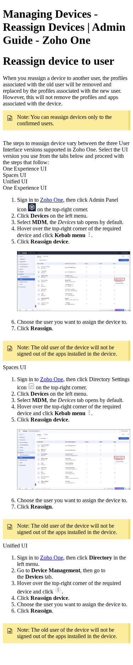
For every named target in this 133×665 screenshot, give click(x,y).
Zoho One (51, 200)
